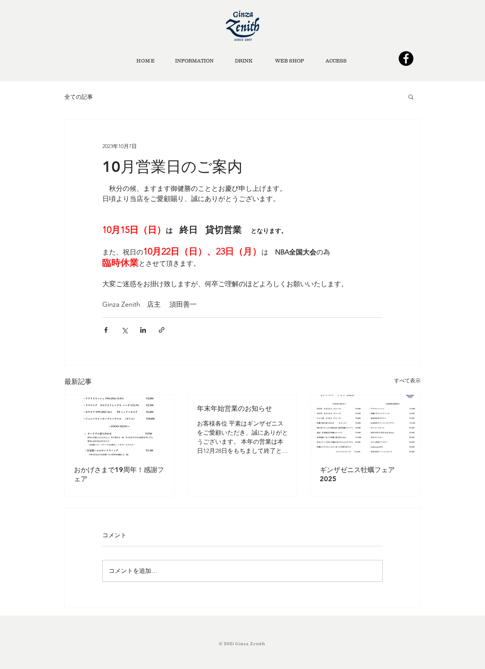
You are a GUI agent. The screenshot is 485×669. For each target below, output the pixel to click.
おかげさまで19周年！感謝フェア (119, 474)
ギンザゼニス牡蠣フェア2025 (357, 474)
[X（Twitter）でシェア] (124, 330)
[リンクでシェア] (161, 330)
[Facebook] (406, 58)
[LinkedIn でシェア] (143, 330)
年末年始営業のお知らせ (234, 408)
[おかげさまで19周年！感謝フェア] (119, 425)
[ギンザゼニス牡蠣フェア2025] (365, 425)
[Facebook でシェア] (106, 330)
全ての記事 (78, 96)
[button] (411, 97)
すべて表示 (407, 380)
